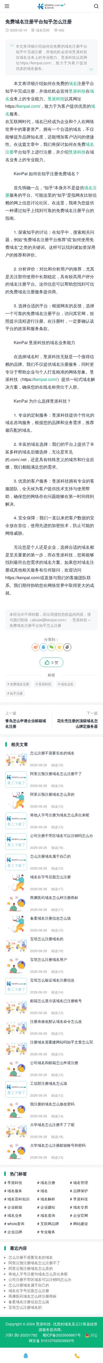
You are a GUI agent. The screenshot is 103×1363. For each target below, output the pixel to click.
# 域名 (42, 1191)
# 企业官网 (79, 1215)
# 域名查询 (46, 1215)
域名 (73, 83)
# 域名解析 (46, 1199)
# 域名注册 (46, 1182)
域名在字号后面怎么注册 (28, 1290)
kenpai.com (28, 106)
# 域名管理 (79, 1182)
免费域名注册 (19, 684)
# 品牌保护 (79, 1191)
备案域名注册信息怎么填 (28, 1301)
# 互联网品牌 (48, 1223)
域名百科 (43, 30)
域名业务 (67, 684)
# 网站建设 (79, 1223)
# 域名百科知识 (17, 1199)
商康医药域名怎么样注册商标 (32, 1296)
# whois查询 (14, 1223)
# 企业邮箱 (13, 1207)
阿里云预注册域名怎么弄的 (30, 1268)
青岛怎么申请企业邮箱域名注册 (25, 719)
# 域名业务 (13, 1215)
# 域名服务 (13, 1191)
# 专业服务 (46, 1232)
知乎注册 (16, 693)
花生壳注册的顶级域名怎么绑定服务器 (77, 719)
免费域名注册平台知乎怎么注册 (35, 625)
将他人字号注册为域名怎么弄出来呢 (38, 1273)
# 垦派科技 (13, 1182)
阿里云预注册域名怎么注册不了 (34, 1262)
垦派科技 (77, 91)
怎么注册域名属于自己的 (28, 1285)
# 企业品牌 (13, 1232)
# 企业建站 (46, 1207)
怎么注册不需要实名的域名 (30, 1257)
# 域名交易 (79, 1207)
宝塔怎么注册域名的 (25, 1307)
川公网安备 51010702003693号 (63, 1337)
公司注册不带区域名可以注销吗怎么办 (39, 1279)
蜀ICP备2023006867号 (62, 1335)
